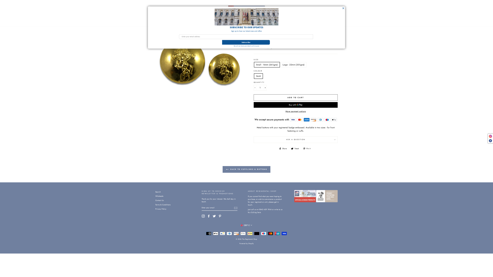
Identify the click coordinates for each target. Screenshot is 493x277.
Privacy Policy (160, 209)
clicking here (255, 212)
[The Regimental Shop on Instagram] (203, 216)
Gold (258, 76)
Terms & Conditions (162, 204)
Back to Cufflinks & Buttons (248, 169)
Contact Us (159, 200)
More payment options (296, 111)
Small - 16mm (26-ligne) (267, 64)
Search (158, 192)
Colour (258, 71)
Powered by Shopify (246, 243)
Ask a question (295, 139)
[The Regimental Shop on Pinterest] (219, 216)
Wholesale (159, 196)
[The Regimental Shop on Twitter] (214, 216)
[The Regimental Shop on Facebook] (208, 216)
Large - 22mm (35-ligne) (293, 64)
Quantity (259, 82)
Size (256, 59)
